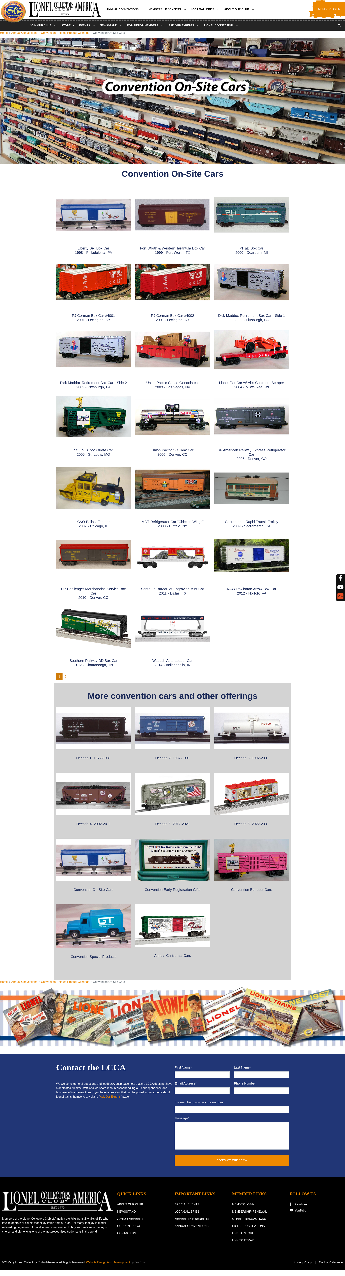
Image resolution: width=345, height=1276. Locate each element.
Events (85, 25)
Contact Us (126, 1233)
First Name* (183, 1067)
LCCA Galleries (203, 9)
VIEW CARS (94, 732)
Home (4, 32)
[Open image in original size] (57, 1201)
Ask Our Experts (181, 25)
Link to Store (243, 1233)
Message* (182, 1118)
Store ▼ (68, 25)
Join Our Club (41, 25)
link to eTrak (243, 1240)
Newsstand (126, 1211)
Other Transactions (249, 1218)
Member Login (243, 1204)
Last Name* (242, 1067)
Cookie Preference (331, 1262)
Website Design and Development (108, 1262)
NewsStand (109, 25)
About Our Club (237, 9)
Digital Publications (248, 1226)
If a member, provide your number (199, 1102)
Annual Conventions (122, 9)
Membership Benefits (165, 9)
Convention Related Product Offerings (65, 32)
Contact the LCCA (232, 1160)
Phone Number (245, 1083)
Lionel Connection (219, 25)
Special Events (187, 1204)
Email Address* (186, 1083)
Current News (129, 1226)
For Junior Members (143, 25)
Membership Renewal (249, 1211)
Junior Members (130, 1218)
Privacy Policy (303, 1262)
